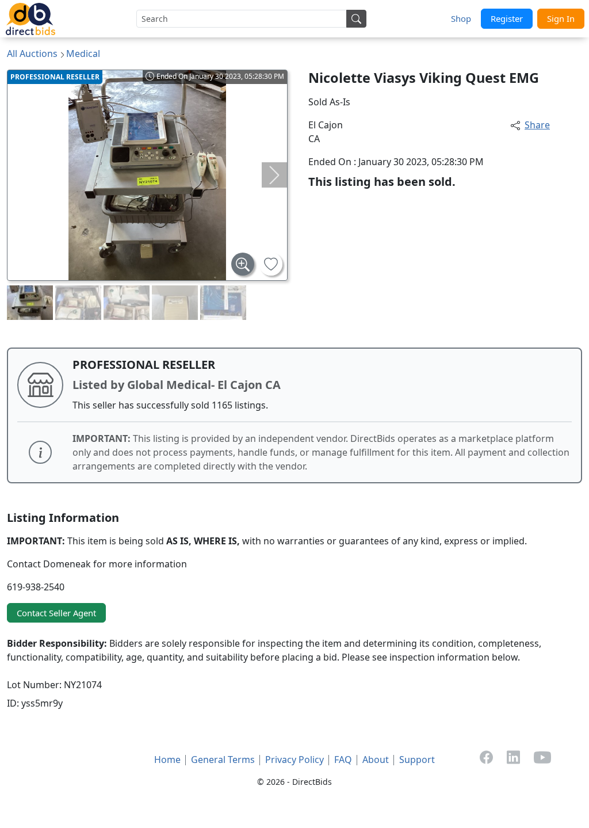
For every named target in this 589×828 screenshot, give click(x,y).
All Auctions (32, 53)
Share (537, 125)
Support (417, 759)
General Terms (223, 759)
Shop (461, 18)
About (375, 759)
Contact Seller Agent (56, 613)
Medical (83, 53)
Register (507, 18)
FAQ (343, 759)
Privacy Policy (294, 759)
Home (167, 759)
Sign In (561, 18)
